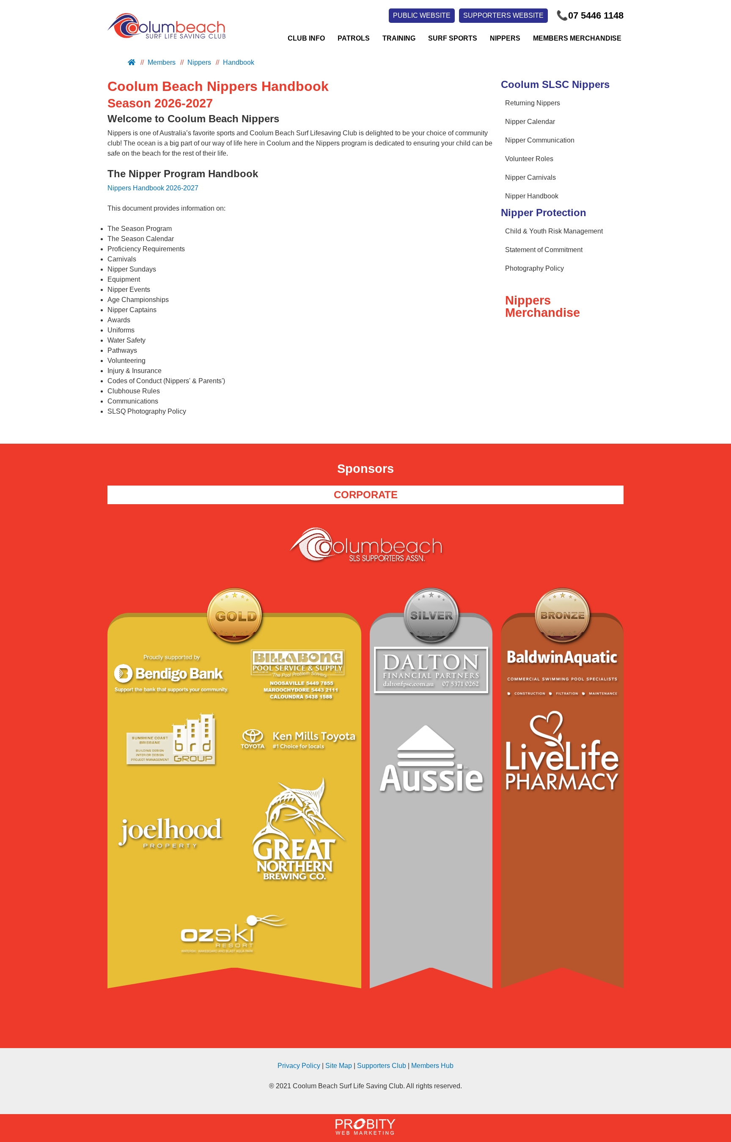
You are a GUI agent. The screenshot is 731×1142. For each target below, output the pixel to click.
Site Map (338, 1065)
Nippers (505, 38)
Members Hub (432, 1065)
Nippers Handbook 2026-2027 (152, 188)
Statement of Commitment (544, 249)
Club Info (306, 38)
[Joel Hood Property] (170, 838)
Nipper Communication (539, 140)
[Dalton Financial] (431, 671)
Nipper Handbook (531, 196)
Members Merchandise (577, 38)
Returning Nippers (532, 103)
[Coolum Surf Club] (164, 38)
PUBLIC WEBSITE (422, 15)
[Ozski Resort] (234, 935)
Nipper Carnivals (530, 177)
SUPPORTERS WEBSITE (503, 15)
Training (398, 38)
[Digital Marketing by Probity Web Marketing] (365, 1132)
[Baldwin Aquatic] (562, 674)
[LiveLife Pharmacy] (562, 752)
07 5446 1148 (590, 15)
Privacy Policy (299, 1065)
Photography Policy (534, 268)
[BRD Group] (170, 740)
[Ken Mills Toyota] (297, 740)
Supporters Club (381, 1065)
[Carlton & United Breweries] (297, 838)
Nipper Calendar (530, 121)
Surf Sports (452, 38)
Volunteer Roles (529, 158)
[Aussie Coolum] (431, 763)
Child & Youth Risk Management (554, 231)
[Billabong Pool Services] (297, 675)
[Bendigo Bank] (170, 675)
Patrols (354, 38)
